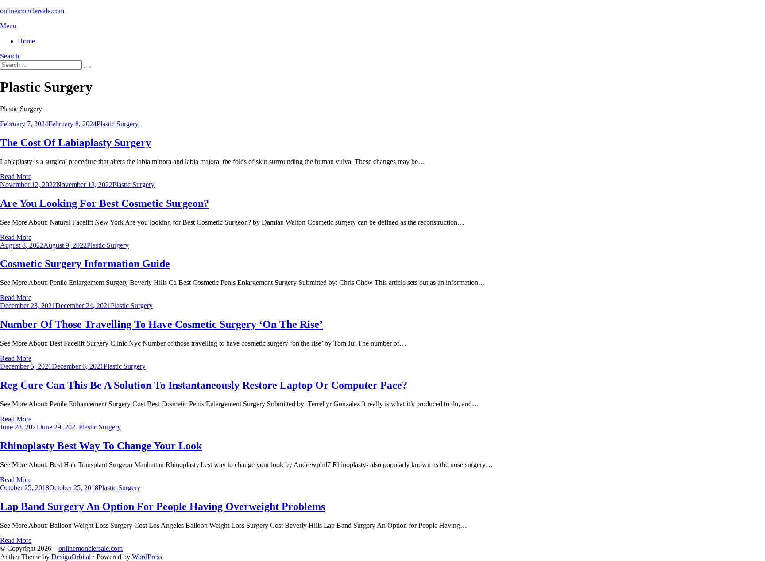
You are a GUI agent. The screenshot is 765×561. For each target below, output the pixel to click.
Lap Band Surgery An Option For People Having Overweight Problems (162, 506)
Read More (15, 176)
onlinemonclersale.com (32, 11)
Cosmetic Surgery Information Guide (85, 263)
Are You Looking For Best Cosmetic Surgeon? (104, 203)
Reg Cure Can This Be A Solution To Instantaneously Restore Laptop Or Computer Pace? (203, 385)
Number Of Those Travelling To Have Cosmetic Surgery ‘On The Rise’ (161, 324)
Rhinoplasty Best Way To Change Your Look (101, 446)
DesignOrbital (71, 557)
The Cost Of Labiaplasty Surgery (75, 142)
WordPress (147, 557)
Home (26, 41)
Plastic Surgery (118, 124)
